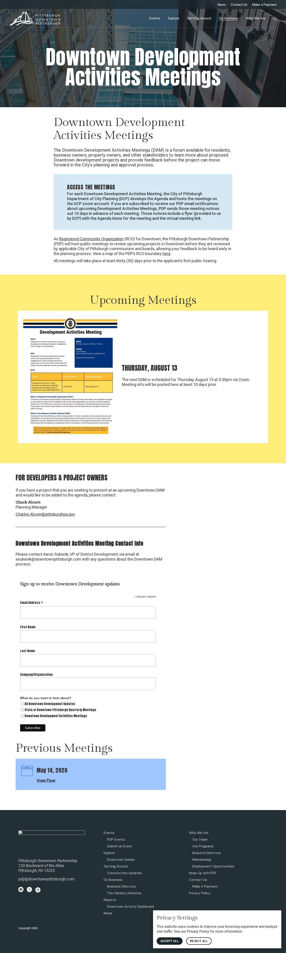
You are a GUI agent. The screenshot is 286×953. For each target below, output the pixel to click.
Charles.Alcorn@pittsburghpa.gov (45, 514)
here (166, 253)
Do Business (113, 880)
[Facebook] (20, 889)
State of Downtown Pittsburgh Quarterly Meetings (60, 710)
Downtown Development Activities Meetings (56, 716)
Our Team (200, 839)
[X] (29, 889)
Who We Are (198, 833)
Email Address (31, 602)
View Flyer (46, 780)
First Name (28, 627)
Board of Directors (206, 853)
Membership (201, 859)
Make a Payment (264, 5)
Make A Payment (205, 886)
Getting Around (116, 866)
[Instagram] (37, 889)
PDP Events (116, 839)
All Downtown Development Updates (50, 704)
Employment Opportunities (213, 866)
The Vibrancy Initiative (124, 893)
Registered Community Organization (91, 239)
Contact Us (239, 5)
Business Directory (121, 886)
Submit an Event (119, 846)
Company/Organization (36, 674)
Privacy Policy (199, 893)
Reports (110, 900)
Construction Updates (124, 873)
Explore (109, 853)
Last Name (27, 651)
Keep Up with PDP (203, 873)
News (222, 5)
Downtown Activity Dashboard (130, 906)
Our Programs (203, 846)
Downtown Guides (121, 859)
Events (109, 833)
